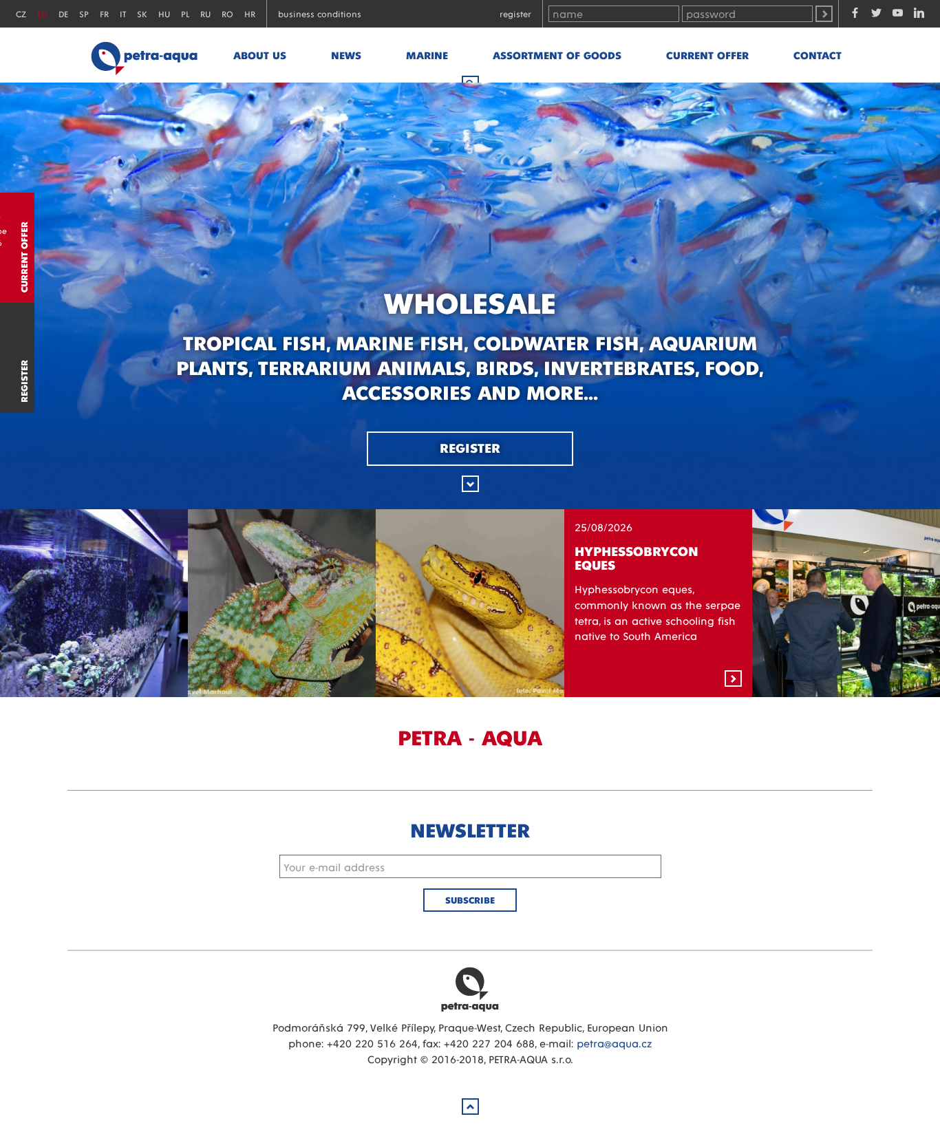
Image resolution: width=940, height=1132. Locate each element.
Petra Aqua (470, 989)
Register (515, 13)
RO (227, 13)
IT (123, 13)
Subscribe (470, 900)
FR (104, 13)
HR (249, 13)
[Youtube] (897, 14)
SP (84, 13)
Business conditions (319, 13)
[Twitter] (876, 14)
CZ (21, 13)
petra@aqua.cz (614, 1042)
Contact (817, 54)
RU (205, 13)
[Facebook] (855, 14)
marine (427, 54)
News (346, 54)
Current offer (707, 54)
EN (42, 13)
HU (164, 13)
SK (142, 13)
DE (63, 13)
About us (259, 54)
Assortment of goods (557, 54)
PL (185, 13)
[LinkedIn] (919, 14)
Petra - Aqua (143, 55)
